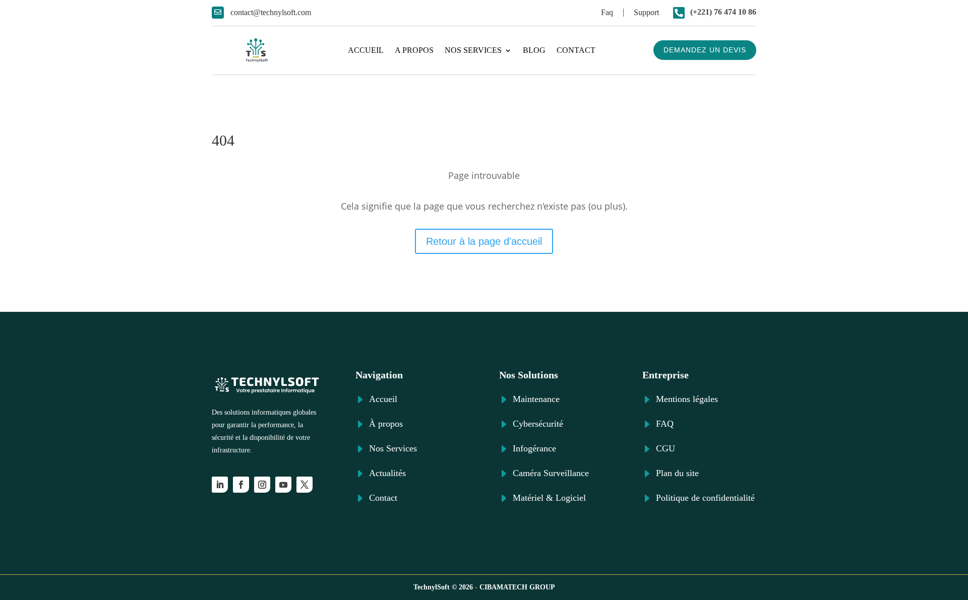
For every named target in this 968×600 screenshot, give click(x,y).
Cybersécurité (538, 424)
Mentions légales (687, 399)
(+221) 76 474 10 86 (723, 12)
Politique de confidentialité (705, 498)
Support (646, 12)
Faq (607, 12)
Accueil (366, 50)
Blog (534, 50)
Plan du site (677, 473)
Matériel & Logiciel (549, 498)
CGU (665, 448)
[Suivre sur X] (304, 485)
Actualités (387, 473)
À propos (386, 424)
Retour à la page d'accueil (484, 241)
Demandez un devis (704, 50)
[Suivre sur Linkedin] (220, 485)
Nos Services (473, 50)
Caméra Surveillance (551, 473)
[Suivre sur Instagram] (262, 485)
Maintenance (536, 399)
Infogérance (534, 448)
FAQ (665, 424)
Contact (576, 50)
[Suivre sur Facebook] (241, 485)
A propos (414, 50)
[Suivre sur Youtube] (283, 485)
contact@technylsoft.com (270, 12)
